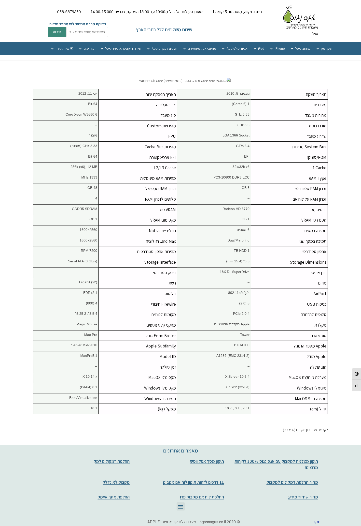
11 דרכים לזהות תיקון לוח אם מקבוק (193, 482)
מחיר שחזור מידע (303, 497)
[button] (181, 506)
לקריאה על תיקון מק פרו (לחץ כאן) (305, 430)
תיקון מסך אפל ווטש (207, 461)
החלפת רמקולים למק (112, 461)
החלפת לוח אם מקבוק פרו (202, 497)
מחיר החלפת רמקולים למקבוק (292, 482)
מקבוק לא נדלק (116, 482)
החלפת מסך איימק (113, 497)
